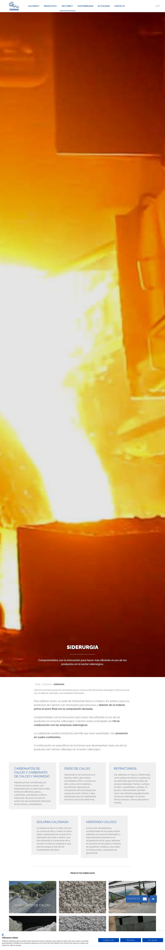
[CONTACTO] (144, 899)
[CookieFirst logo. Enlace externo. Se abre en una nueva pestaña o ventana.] (3, 935)
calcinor (47, 684)
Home (37, 684)
